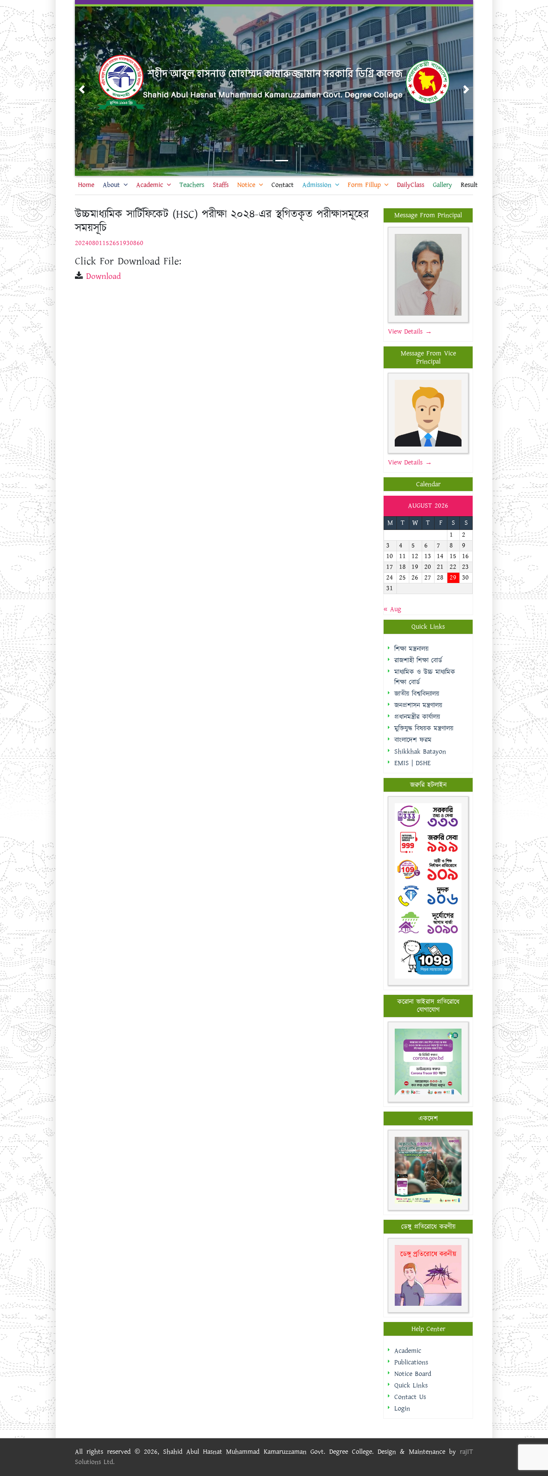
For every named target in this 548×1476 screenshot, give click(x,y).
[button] (82, 89)
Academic (407, 1351)
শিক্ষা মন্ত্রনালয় (411, 649)
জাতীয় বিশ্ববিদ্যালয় (416, 694)
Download (103, 276)
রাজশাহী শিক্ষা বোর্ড (418, 661)
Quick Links (411, 1385)
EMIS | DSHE (412, 763)
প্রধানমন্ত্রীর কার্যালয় (417, 717)
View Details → (410, 332)
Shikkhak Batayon (420, 752)
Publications (411, 1362)
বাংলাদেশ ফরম (413, 740)
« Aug (392, 609)
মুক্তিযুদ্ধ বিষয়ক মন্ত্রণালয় (423, 729)
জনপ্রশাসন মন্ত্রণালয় (418, 705)
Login (402, 1409)
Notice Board (412, 1374)
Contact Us (410, 1397)
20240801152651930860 (109, 243)
